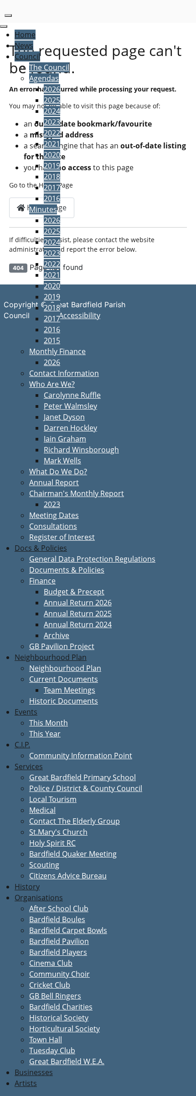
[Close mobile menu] (3, 26)
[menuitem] (25, 35)
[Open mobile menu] (8, 15)
